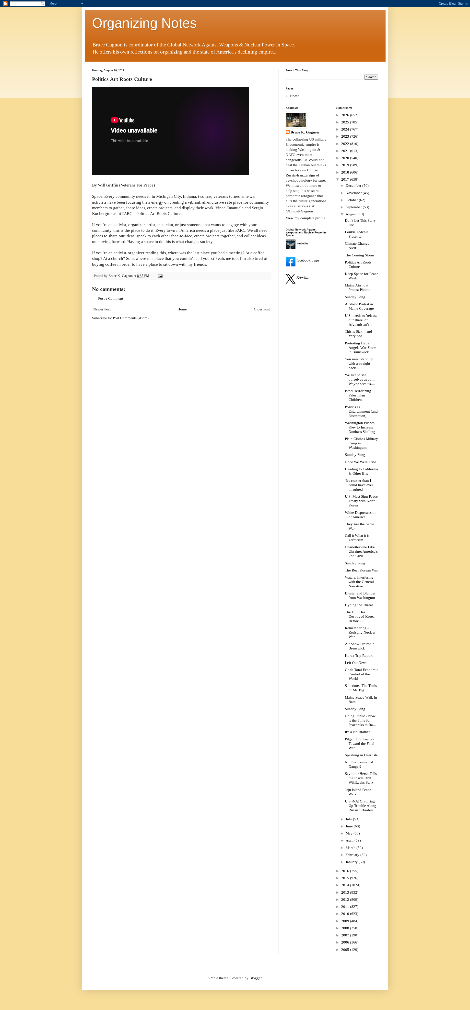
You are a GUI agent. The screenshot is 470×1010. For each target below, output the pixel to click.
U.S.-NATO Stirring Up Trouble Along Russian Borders (360, 805)
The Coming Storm (359, 255)
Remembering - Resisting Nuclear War (360, 632)
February (353, 855)
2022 (345, 144)
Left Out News (356, 663)
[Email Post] (160, 276)
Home (182, 309)
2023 (345, 136)
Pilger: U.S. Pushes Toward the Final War (359, 743)
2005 (345, 950)
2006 (345, 942)
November (354, 193)
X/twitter (302, 277)
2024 (345, 129)
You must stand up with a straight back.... (359, 363)
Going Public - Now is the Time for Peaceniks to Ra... (360, 720)
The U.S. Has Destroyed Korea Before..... (360, 616)
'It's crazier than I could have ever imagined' (359, 485)
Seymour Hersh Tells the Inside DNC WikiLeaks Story (361, 778)
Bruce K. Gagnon (305, 132)
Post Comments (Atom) (131, 318)
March (351, 848)
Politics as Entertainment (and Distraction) (361, 411)
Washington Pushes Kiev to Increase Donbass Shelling (360, 427)
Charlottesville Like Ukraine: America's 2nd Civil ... (361, 551)
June (350, 826)
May (349, 833)
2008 (345, 928)
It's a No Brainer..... (360, 732)
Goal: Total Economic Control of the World (361, 674)
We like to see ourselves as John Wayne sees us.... (360, 379)
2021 (345, 151)
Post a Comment (110, 298)
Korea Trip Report (359, 656)
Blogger (255, 978)
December (354, 185)
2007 (345, 935)
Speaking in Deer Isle (361, 755)
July (349, 819)
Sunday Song (355, 297)
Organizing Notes (144, 23)
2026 (345, 115)
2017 (345, 179)
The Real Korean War (361, 570)
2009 (345, 921)
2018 (345, 172)
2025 (345, 122)
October (352, 200)
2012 (345, 899)
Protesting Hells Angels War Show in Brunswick (360, 347)
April (350, 840)
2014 (345, 885)
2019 (345, 165)
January (352, 862)
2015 (345, 878)
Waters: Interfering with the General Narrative (359, 581)
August (352, 214)
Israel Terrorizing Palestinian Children (358, 395)
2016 (345, 871)
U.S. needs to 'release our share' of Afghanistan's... (361, 320)
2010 (345, 914)
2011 (345, 907)
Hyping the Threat (359, 605)
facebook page (307, 260)
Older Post (262, 309)
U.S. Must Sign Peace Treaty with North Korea (361, 500)
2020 (345, 158)
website (301, 243)
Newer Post (102, 309)
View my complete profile (305, 218)
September (354, 207)
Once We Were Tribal (361, 462)
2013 (345, 892)
